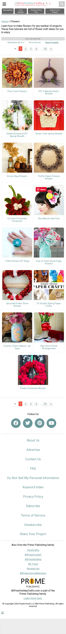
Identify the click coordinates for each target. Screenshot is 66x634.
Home (4, 21)
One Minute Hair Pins (49, 218)
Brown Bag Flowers (17, 176)
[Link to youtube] (51, 423)
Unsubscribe (33, 525)
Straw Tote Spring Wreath (48, 134)
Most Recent (35, 42)
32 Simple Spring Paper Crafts (49, 304)
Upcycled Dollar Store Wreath (17, 304)
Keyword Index (33, 487)
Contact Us (33, 459)
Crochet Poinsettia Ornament (17, 219)
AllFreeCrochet (33, 554)
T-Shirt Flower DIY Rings (17, 261)
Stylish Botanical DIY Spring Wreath (17, 135)
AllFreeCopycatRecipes (33, 573)
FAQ (33, 468)
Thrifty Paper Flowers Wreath (49, 177)
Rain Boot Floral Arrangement (49, 347)
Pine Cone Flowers (17, 91)
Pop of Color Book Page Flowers (49, 262)
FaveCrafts (33, 550)
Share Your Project (33, 534)
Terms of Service (33, 515)
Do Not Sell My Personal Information (33, 478)
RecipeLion (33, 568)
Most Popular (52, 42)
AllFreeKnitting (33, 559)
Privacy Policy (33, 496)
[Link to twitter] (28, 423)
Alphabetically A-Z (15, 42)
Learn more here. (33, 598)
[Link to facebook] (16, 423)
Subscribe (33, 506)
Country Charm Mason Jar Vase (17, 347)
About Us (33, 440)
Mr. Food (33, 564)
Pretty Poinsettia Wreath (33, 388)
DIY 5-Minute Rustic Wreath (49, 92)
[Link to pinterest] (39, 423)
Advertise (33, 450)
